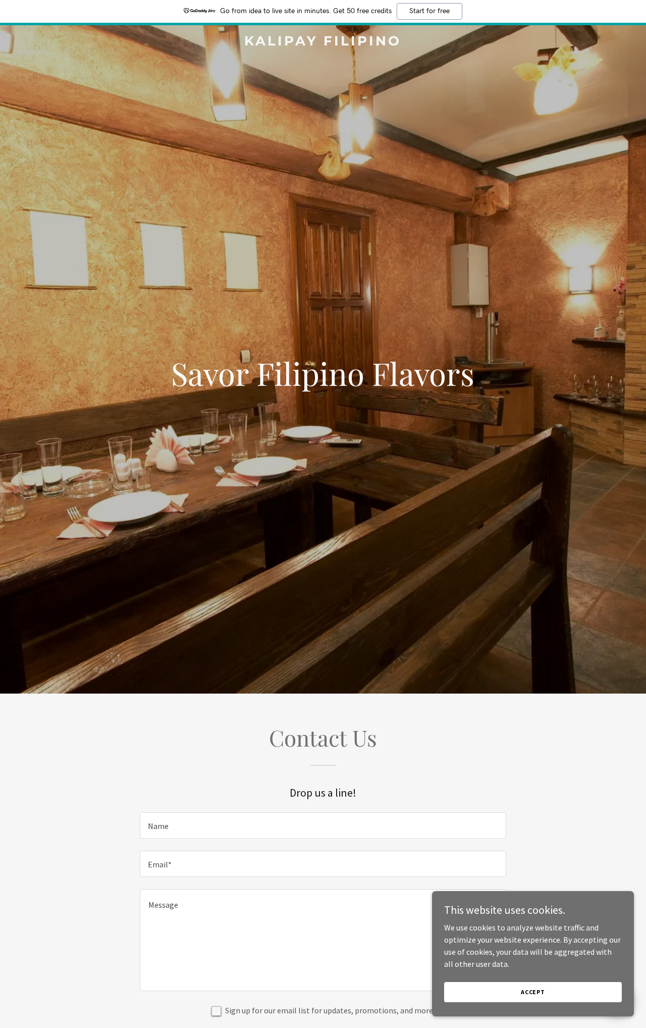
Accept (533, 992)
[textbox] (323, 825)
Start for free (429, 11)
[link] (323, 42)
